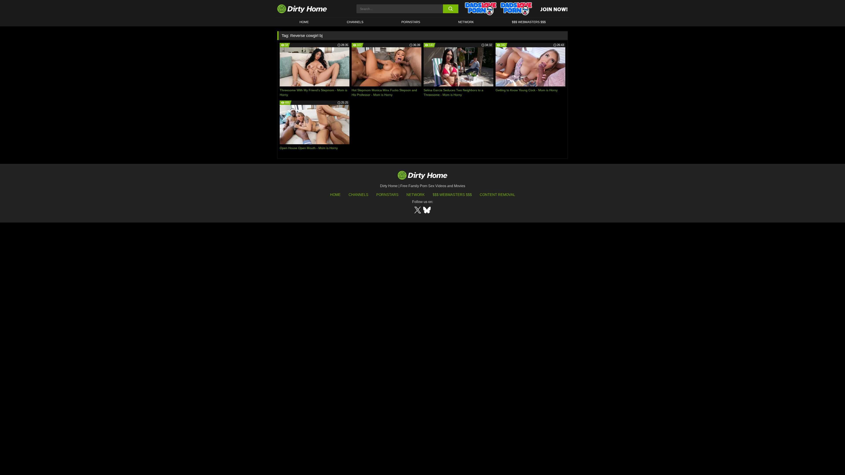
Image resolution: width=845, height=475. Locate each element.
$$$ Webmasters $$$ (452, 195)
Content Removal (497, 195)
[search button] (450, 8)
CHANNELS (355, 22)
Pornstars (410, 22)
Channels (358, 195)
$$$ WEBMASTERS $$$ (529, 22)
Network (466, 22)
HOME (304, 22)
